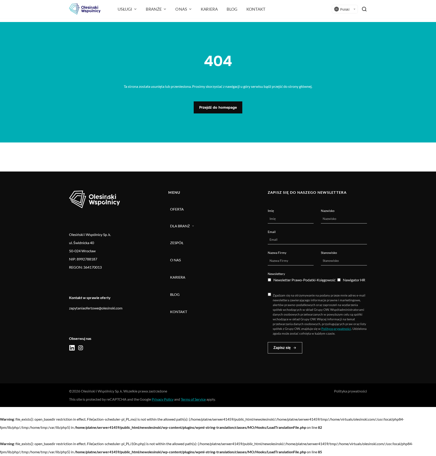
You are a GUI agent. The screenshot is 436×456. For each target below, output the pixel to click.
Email (272, 232)
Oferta (177, 209)
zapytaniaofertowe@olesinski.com (95, 308)
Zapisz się (282, 348)
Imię (271, 211)
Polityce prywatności (336, 329)
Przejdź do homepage (218, 107)
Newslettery (276, 274)
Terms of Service (193, 399)
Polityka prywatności (350, 391)
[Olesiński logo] (84, 9)
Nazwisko (327, 211)
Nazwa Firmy (277, 253)
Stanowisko (329, 253)
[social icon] (72, 348)
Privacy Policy (162, 399)
